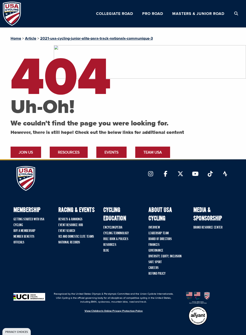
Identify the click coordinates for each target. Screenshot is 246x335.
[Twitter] (180, 174)
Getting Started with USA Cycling (28, 222)
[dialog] (16, 331)
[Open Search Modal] (236, 14)
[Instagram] (150, 174)
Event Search (66, 231)
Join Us (26, 152)
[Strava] (225, 174)
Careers (153, 268)
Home (16, 38)
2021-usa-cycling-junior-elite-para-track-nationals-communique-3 (96, 38)
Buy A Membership (24, 231)
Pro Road (152, 14)
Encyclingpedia (112, 227)
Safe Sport (155, 262)
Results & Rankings (70, 219)
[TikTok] (210, 174)
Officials (18, 242)
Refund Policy (157, 273)
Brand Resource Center (207, 227)
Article (30, 38)
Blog (106, 250)
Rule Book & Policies (115, 239)
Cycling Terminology (116, 233)
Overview (154, 227)
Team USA (152, 152)
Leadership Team (158, 233)
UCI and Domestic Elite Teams (76, 236)
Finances (154, 245)
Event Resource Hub (70, 225)
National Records (69, 242)
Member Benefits (23, 236)
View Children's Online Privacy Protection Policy (114, 311)
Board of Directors (160, 239)
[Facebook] (165, 174)
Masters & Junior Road (198, 14)
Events (111, 152)
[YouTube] (195, 174)
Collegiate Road (114, 14)
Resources (69, 152)
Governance (155, 250)
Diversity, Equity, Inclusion (165, 256)
